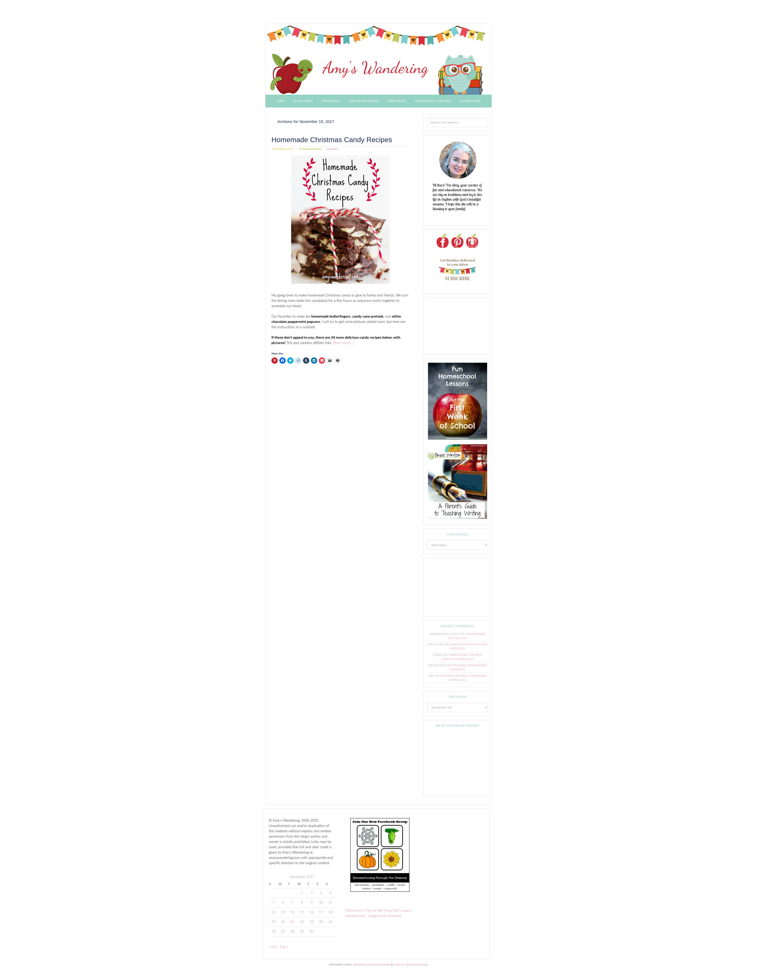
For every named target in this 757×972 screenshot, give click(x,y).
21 (292, 922)
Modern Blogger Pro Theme (372, 965)
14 (292, 912)
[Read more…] (343, 343)
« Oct (273, 947)
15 (302, 912)
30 (312, 931)
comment (332, 149)
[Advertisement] (335, 13)
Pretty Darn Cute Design (411, 965)
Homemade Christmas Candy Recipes (331, 140)
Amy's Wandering (376, 60)
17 (321, 912)
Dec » (284, 947)
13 (283, 912)
